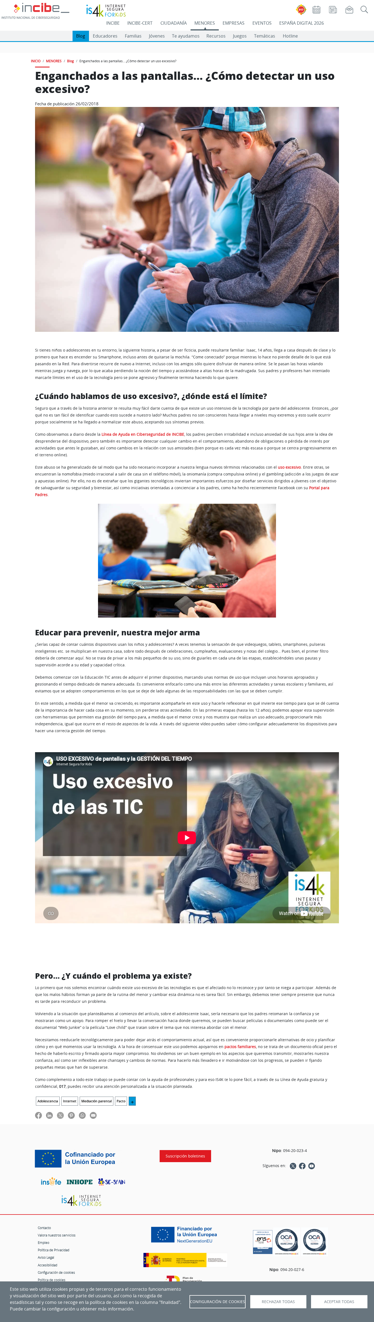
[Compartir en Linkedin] (49, 1115)
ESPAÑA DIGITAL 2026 (301, 23)
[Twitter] (293, 1165)
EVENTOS (262, 23)
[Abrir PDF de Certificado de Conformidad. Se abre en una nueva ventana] (262, 1240)
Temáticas (264, 36)
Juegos (240, 36)
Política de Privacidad (53, 1250)
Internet (69, 1101)
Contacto (44, 1227)
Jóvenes (157, 36)
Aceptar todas (339, 1301)
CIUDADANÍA (173, 23)
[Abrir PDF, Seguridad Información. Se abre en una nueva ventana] (286, 1241)
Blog (80, 36)
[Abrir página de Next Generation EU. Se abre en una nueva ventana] (185, 1237)
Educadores (105, 36)
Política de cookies (51, 1280)
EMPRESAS (233, 23)
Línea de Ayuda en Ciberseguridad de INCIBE (143, 434)
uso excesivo (289, 467)
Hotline (290, 36)
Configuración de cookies (56, 1272)
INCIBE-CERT (140, 23)
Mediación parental (96, 1101)
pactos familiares (240, 1046)
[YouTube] (311, 1165)
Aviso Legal (46, 1257)
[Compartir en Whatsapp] (82, 1115)
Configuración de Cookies (217, 1301)
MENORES (204, 23)
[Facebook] (302, 1165)
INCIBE (113, 23)
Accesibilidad (47, 1265)
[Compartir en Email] (93, 1115)
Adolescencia (48, 1101)
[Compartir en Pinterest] (71, 1115)
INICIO (36, 61)
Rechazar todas (278, 1301)
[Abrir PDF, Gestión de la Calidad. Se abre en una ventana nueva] (314, 1241)
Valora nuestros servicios (57, 1235)
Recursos (216, 36)
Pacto (121, 1101)
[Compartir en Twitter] (60, 1115)
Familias (133, 36)
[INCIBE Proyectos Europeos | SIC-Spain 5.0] (81, 1159)
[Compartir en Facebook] (38, 1115)
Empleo (43, 1242)
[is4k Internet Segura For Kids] (81, 1200)
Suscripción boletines (185, 1156)
